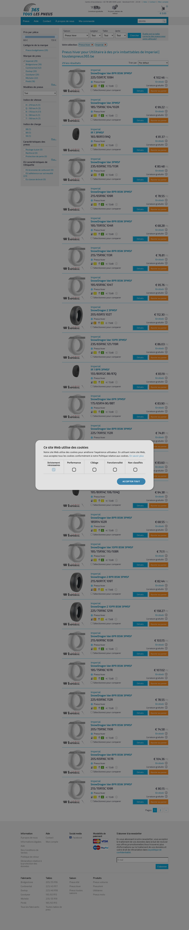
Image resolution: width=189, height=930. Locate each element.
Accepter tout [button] (131, 481)
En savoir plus (136, 455)
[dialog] (94, 465)
